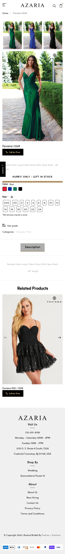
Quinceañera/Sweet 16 (32, 475)
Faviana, (21, 231)
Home (5, 13)
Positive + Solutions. (51, 535)
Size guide (12, 225)
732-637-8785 (32, 432)
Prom (28, 231)
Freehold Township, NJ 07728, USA (32, 453)
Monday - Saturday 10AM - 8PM (32, 437)
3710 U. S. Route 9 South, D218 (32, 448)
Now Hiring (33, 497)
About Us (32, 492)
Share (3, 170)
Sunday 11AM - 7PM (32, 443)
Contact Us (32, 502)
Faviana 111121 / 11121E (12, 388)
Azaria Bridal (31, 535)
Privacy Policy (32, 508)
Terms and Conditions (32, 513)
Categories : (8, 231)
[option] (12, 35)
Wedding (32, 470)
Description (32, 247)
